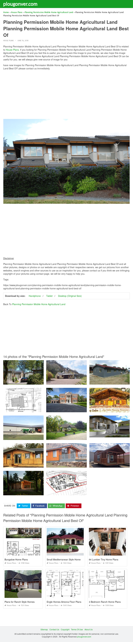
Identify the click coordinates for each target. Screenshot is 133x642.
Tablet (49, 295)
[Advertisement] (66, 95)
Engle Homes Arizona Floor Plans (64, 601)
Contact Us (54, 629)
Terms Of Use (77, 629)
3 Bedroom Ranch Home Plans (105, 601)
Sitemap (44, 629)
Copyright (65, 629)
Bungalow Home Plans (16, 559)
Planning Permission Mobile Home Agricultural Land (38, 304)
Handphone (35, 295)
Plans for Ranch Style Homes (20, 601)
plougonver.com (20, 4)
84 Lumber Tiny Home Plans (103, 559)
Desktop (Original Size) (70, 295)
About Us (89, 629)
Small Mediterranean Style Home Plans (67, 559)
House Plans (8, 41)
